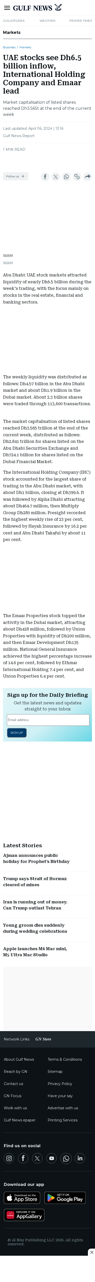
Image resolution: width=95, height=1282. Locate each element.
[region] (47, 160)
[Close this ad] (91, 1252)
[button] (15, 176)
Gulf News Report (19, 136)
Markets (12, 32)
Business (9, 47)
